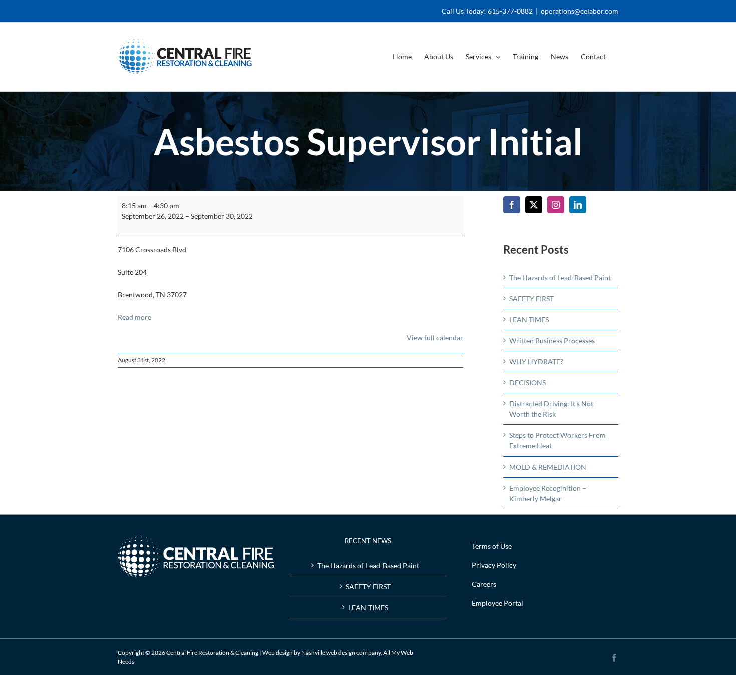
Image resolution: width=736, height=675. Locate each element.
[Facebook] (511, 204)
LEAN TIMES (529, 319)
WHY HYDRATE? (536, 361)
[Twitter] (533, 204)
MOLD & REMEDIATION (547, 467)
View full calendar (435, 337)
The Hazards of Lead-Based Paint (560, 277)
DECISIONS (527, 382)
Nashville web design (328, 652)
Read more (134, 317)
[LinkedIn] (577, 204)
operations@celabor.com (579, 11)
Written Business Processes (552, 340)
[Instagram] (555, 204)
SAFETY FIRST (531, 298)
